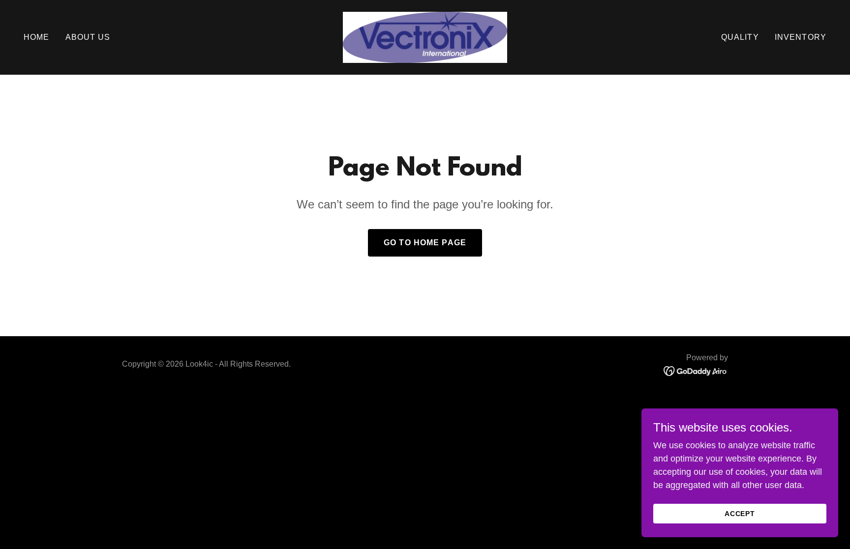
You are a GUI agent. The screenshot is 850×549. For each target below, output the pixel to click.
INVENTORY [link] (800, 37)
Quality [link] (740, 37)
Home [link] (37, 37)
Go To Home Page (425, 242)
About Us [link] (88, 37)
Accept (740, 514)
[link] (425, 37)
